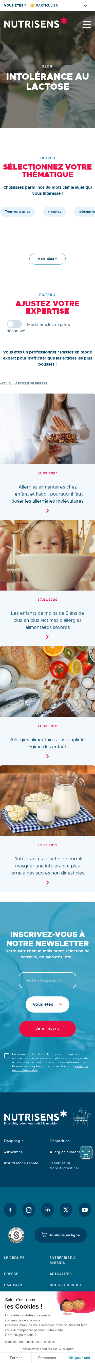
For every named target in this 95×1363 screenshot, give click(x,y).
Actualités (61, 1273)
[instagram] (29, 1210)
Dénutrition (60, 1141)
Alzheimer (13, 1152)
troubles (54, 212)
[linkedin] (47, 1210)
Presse (11, 1273)
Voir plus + (47, 258)
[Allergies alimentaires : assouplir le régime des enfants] (47, 705)
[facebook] (10, 1210)
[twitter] (66, 1210)
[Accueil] (29, 22)
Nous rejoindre (66, 1284)
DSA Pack (13, 1284)
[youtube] (85, 1210)
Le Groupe (14, 1257)
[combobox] (47, 1004)
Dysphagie (14, 1141)
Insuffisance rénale (21, 1163)
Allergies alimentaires (69, 1152)
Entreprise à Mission (63, 1260)
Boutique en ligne (64, 1235)
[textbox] (47, 1004)
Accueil (6, 383)
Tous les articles (17, 212)
